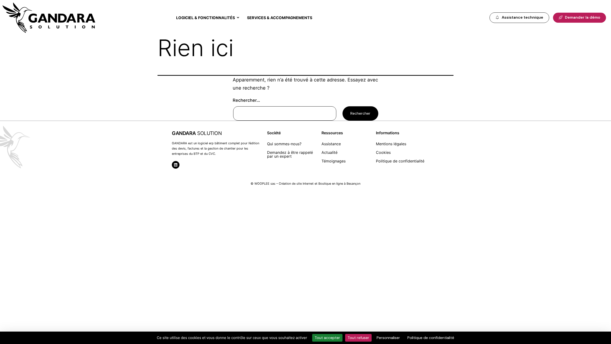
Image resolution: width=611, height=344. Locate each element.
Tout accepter (327, 337)
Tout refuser (358, 337)
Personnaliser (388, 337)
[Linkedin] (175, 165)
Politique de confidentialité (400, 161)
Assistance (331, 143)
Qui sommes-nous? (284, 143)
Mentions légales (391, 143)
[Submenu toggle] (237, 18)
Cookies (383, 152)
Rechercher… (246, 100)
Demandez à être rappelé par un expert (290, 154)
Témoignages (333, 161)
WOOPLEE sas (264, 183)
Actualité (329, 152)
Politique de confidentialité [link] (430, 337)
